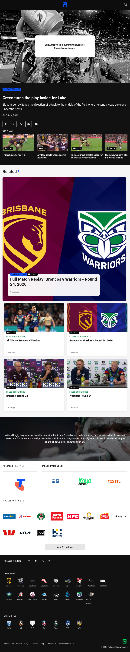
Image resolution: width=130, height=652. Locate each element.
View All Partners (65, 546)
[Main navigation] (4, 5)
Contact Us (51, 643)
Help (42, 643)
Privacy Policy (22, 643)
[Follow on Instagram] (50, 561)
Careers (35, 643)
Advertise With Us (66, 643)
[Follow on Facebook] (36, 561)
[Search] (125, 5)
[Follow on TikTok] (29, 561)
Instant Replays (11, 89)
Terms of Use (8, 643)
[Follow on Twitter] (43, 561)
